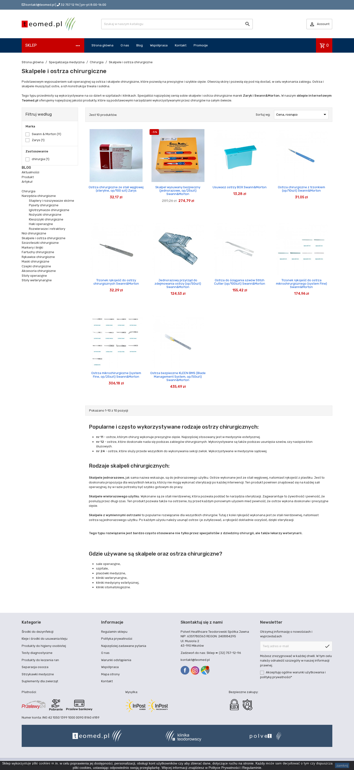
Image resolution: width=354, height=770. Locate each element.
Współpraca (159, 45)
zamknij (342, 765)
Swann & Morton (46, 134)
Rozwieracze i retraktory (47, 229)
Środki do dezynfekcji (37, 631)
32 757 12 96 (70, 4)
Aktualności (30, 172)
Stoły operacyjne (34, 275)
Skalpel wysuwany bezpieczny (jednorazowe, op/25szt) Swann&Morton (177, 190)
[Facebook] (185, 670)
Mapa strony (110, 674)
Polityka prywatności (116, 638)
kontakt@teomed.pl (40, 4)
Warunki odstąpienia (116, 660)
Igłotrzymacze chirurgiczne (49, 210)
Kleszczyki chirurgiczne (46, 219)
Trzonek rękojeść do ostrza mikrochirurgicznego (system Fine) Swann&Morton (301, 283)
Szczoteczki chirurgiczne (40, 242)
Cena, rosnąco (302, 114)
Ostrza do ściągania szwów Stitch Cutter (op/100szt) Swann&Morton (239, 281)
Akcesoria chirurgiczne (39, 271)
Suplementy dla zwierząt (40, 681)
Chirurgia (28, 191)
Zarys (38, 140)
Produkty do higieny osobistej (44, 646)
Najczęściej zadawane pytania (123, 646)
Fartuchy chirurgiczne (38, 252)
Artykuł (27, 181)
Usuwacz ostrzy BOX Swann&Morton (240, 187)
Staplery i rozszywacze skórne (51, 200)
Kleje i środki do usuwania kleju (44, 638)
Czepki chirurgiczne (36, 266)
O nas (125, 45)
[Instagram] (195, 670)
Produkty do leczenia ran (40, 660)
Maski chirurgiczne (35, 261)
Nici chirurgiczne (34, 233)
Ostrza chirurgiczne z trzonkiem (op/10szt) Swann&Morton (301, 188)
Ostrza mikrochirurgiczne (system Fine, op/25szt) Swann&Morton (116, 374)
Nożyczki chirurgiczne (45, 214)
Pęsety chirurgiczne (44, 205)
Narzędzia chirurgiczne (39, 196)
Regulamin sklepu (114, 631)
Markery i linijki (32, 247)
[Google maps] (205, 670)
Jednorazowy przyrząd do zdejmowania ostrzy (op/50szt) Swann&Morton (178, 283)
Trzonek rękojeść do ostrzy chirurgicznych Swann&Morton (116, 281)
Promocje (201, 45)
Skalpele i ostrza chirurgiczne (44, 238)
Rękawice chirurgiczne (38, 257)
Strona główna (102, 45)
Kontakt (180, 45)
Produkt (28, 177)
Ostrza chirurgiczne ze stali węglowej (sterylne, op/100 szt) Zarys (116, 188)
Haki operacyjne (41, 224)
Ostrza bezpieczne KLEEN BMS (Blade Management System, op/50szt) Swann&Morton (178, 376)
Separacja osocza (35, 667)
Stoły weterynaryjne (37, 280)
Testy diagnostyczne (37, 653)
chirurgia (40, 159)
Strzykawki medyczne (38, 674)
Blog (139, 45)
